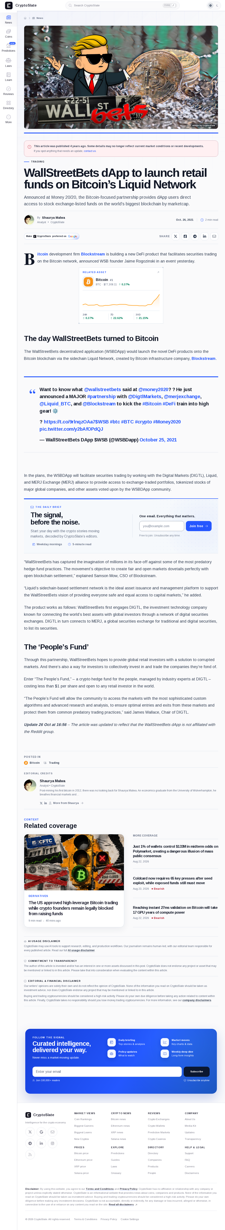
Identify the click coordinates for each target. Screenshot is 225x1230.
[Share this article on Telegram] (195, 236)
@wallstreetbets (102, 389)
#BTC (127, 422)
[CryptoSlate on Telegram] (30, 1143)
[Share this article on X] (176, 236)
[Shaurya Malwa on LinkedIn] (45, 803)
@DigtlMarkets (144, 396)
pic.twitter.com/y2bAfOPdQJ (71, 429)
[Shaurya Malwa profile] (30, 785)
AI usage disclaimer (81, 950)
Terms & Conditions (85, 1219)
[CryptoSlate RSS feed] (30, 1154)
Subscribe (196, 1071)
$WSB (102, 422)
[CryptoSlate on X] (30, 1132)
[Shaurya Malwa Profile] (29, 220)
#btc (115, 422)
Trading (37, 161)
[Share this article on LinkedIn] (205, 236)
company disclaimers (196, 1000)
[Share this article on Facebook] (185, 236)
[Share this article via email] (214, 236)
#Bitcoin (151, 403)
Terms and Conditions (100, 1189)
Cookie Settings (130, 1219)
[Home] (25, 18)
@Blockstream (99, 403)
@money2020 (153, 389)
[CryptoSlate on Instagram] (52, 1143)
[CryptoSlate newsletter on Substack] (52, 1132)
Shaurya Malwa (53, 217)
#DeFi (169, 403)
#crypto (143, 422)
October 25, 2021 (158, 440)
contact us (90, 151)
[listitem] (32, 763)
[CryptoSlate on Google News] (41, 1132)
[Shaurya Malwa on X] (41, 803)
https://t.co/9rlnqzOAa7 (69, 422)
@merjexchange (182, 396)
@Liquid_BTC (55, 403)
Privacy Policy (128, 1189)
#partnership (101, 396)
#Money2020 (167, 422)
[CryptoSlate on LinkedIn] (41, 1143)
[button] (8, 119)
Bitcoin (42, 254)
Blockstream (93, 254)
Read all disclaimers (121, 1204)
